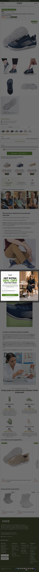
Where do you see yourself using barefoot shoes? (8, 290)
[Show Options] (17, 292)
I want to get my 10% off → (10, 295)
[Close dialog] (37, 272)
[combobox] (9, 292)
